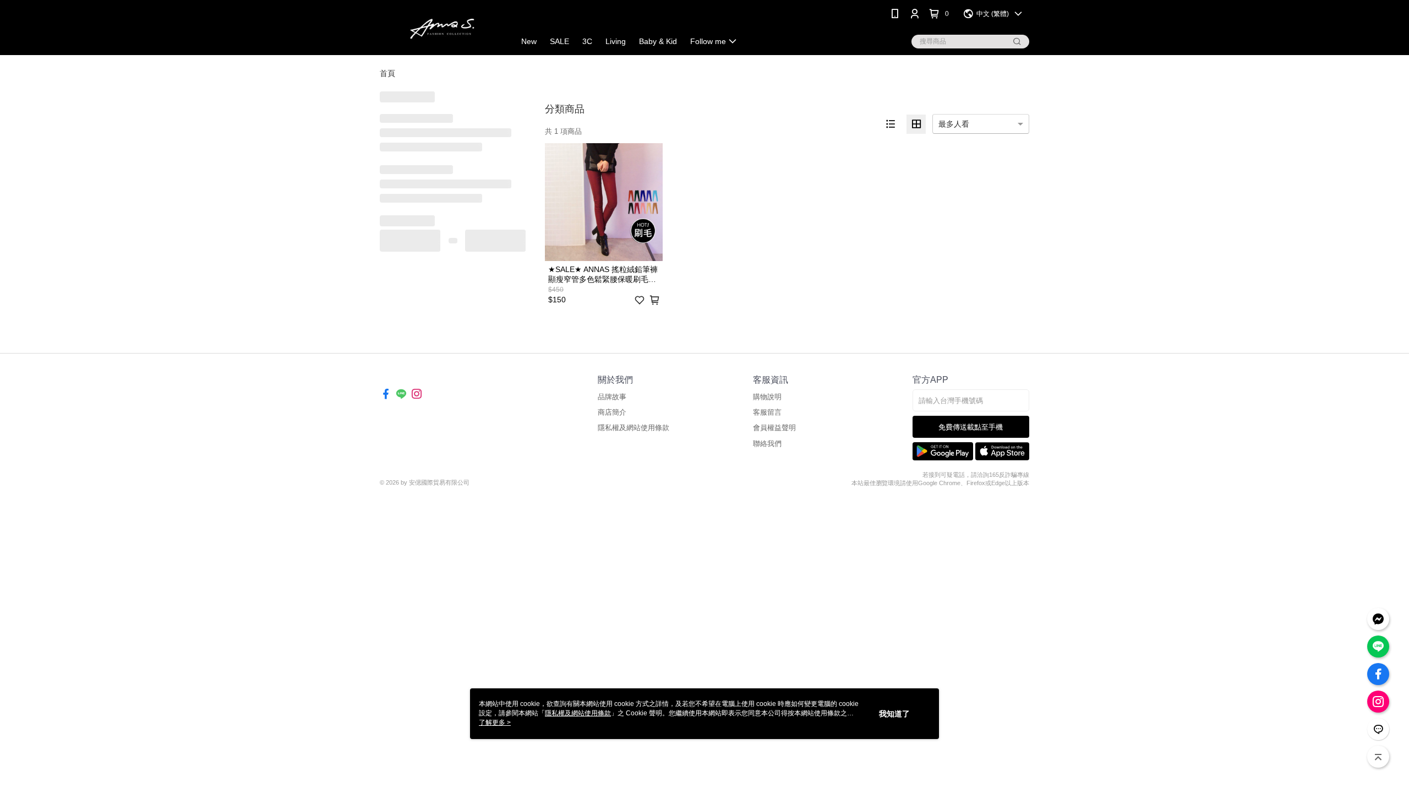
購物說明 (767, 397)
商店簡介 (612, 412)
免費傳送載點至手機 (970, 427)
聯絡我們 (767, 443)
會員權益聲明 (774, 427)
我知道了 (894, 713)
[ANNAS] (441, 29)
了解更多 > (495, 722)
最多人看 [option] (953, 124)
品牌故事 (612, 397)
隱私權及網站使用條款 (633, 427)
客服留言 (767, 412)
